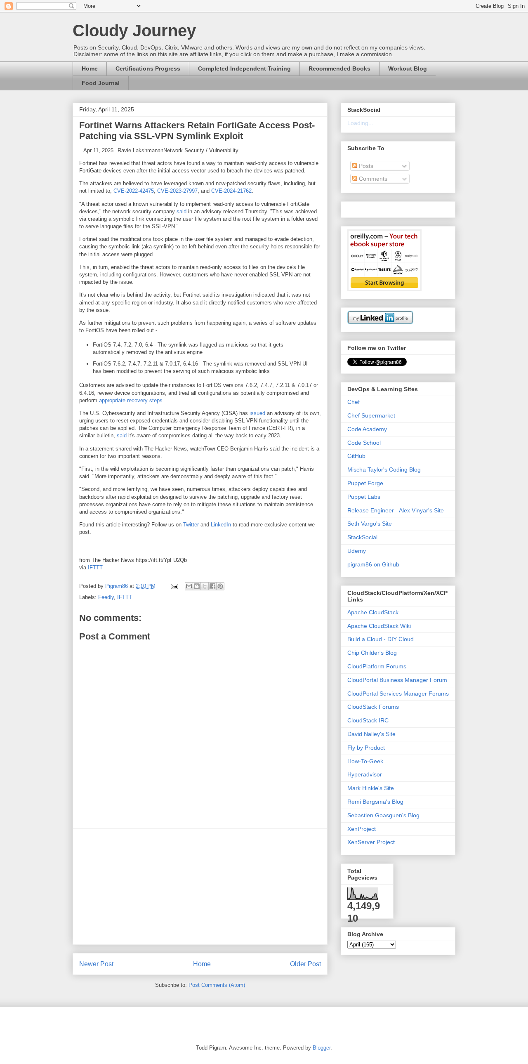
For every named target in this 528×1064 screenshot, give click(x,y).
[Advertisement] (200, 886)
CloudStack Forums (373, 706)
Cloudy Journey (134, 30)
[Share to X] (204, 586)
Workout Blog (407, 68)
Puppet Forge (365, 483)
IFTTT (95, 567)
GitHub (356, 456)
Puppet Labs (363, 496)
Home (90, 68)
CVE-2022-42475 (133, 191)
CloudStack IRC (368, 720)
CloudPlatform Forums (376, 666)
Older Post (305, 963)
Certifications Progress (148, 68)
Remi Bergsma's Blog (375, 801)
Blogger (321, 1048)
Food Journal (101, 83)
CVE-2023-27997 (177, 191)
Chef (353, 402)
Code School (364, 442)
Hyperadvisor (364, 774)
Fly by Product (366, 747)
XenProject (361, 829)
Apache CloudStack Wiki (379, 626)
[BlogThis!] (197, 586)
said (181, 211)
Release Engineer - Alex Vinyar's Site (395, 510)
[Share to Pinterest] (220, 586)
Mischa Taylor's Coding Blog (384, 469)
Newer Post (96, 963)
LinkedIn (221, 524)
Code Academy (367, 429)
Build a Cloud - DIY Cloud (380, 639)
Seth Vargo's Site (369, 523)
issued (257, 413)
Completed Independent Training (244, 68)
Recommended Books (339, 68)
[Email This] (189, 586)
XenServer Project (371, 842)
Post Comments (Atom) (217, 985)
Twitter (191, 524)
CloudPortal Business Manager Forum (397, 680)
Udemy (356, 550)
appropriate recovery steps (131, 400)
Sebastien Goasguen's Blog (383, 815)
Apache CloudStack (372, 612)
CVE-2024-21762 (231, 191)
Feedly (106, 597)
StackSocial (362, 537)
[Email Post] (174, 586)
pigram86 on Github (373, 564)
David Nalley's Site (371, 734)
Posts (365, 166)
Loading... (360, 123)
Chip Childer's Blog (372, 652)
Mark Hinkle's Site (370, 788)
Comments (372, 178)
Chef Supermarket (371, 415)
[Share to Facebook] (212, 586)
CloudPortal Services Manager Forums (398, 693)
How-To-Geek (365, 761)
